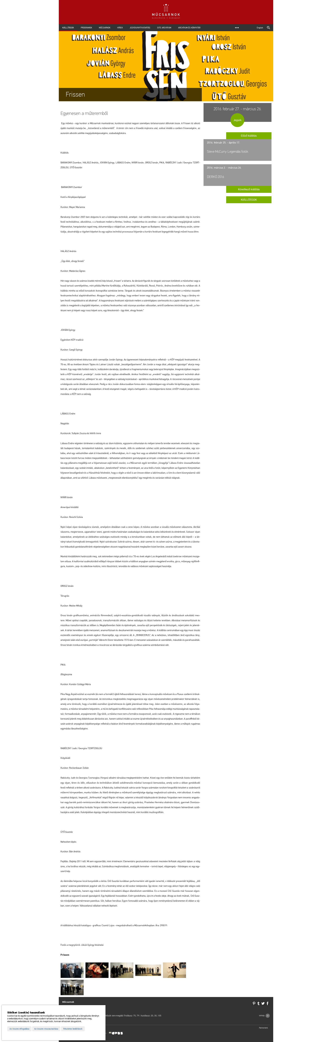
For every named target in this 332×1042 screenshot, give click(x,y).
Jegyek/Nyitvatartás (140, 27)
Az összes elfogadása (19, 1028)
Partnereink (263, 1028)
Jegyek (237, 120)
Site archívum (164, 27)
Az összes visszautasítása (46, 1028)
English (260, 27)
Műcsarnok (104, 27)
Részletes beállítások (72, 1028)
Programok (86, 27)
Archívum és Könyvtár (189, 27)
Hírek (120, 27)
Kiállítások (68, 27)
